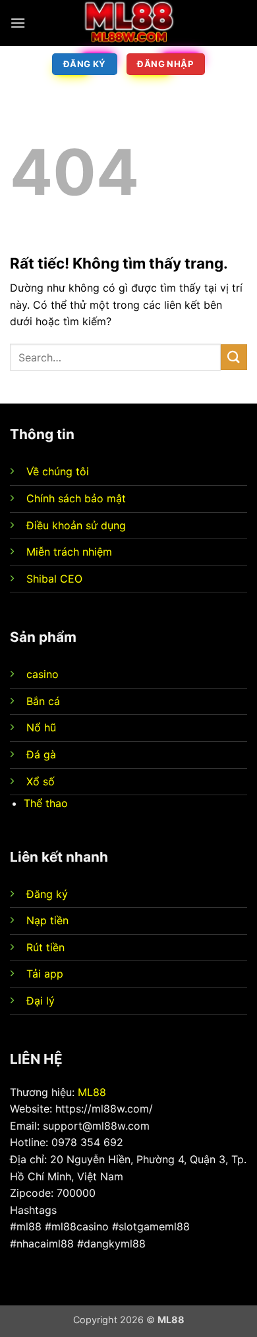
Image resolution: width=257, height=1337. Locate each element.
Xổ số (40, 781)
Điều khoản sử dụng (76, 525)
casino (42, 674)
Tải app (44, 973)
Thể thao (46, 803)
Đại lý (40, 1000)
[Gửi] (234, 357)
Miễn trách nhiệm (69, 551)
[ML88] (128, 23)
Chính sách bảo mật (76, 498)
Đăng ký (47, 894)
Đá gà (41, 754)
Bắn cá (43, 701)
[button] (18, 23)
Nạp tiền (47, 920)
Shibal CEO (54, 578)
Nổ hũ (41, 727)
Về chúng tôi (57, 471)
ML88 (92, 1092)
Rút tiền (45, 947)
